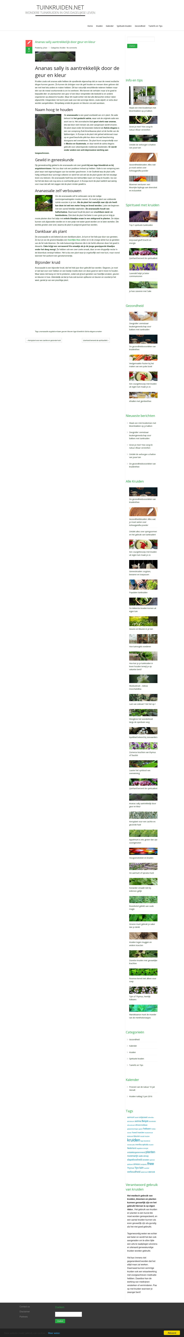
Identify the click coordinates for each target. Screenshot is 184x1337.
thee (150, 1163)
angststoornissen (55, 331)
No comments (72, 47)
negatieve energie (142, 1148)
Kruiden (99, 26)
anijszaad (143, 1117)
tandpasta (143, 1164)
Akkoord (172, 1332)
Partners (24, 1316)
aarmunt (130, 1117)
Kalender (110, 26)
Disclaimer (25, 1311)
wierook (151, 1171)
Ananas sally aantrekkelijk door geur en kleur (65, 42)
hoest (134, 1132)
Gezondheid (140, 26)
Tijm (137, 1167)
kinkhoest (130, 1136)
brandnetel (152, 1121)
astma (138, 1121)
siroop (146, 1156)
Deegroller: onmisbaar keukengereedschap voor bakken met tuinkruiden (140, 435)
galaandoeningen (132, 1129)
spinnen (152, 1160)
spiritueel (130, 1164)
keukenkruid (149, 1133)
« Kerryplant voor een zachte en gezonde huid (44, 340)
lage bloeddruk (78, 331)
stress (136, 1164)
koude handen (145, 1136)
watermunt (144, 1172)
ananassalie (43, 331)
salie (141, 1156)
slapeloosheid (134, 1159)
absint (137, 1117)
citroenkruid (131, 1125)
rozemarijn (132, 1155)
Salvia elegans (90, 331)
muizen (151, 1145)
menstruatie (131, 1145)
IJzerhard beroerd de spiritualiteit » (96, 340)
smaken (99, 331)
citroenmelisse (141, 1125)
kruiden (133, 1140)
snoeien (146, 1159)
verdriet (146, 1168)
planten (150, 1152)
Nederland (131, 1148)
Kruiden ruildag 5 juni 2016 (140, 1096)
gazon (141, 1129)
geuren (64, 331)
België (145, 1121)
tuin (141, 1167)
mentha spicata (141, 1144)
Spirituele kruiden (124, 26)
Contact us (25, 1306)
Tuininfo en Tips (155, 26)
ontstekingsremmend (136, 1152)
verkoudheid (133, 1171)
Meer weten (54, 1333)
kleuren (70, 331)
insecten (141, 1132)
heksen (147, 1128)
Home (90, 26)
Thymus (130, 1168)
